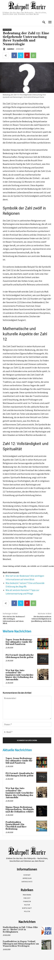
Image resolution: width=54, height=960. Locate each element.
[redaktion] (4, 49)
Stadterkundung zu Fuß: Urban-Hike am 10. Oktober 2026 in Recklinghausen (20, 929)
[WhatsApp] (33, 55)
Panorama (7, 30)
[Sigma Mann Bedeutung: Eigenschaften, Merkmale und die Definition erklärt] (41, 811)
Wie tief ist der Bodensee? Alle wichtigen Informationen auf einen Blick (14, 620)
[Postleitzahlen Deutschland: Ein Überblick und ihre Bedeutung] (41, 826)
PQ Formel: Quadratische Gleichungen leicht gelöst (20, 656)
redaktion (10, 49)
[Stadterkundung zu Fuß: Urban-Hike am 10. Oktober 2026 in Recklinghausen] (46, 930)
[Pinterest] (27, 55)
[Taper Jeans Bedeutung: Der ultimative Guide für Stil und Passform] (42, 643)
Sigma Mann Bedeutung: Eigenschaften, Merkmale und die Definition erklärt (20, 809)
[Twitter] (20, 55)
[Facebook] (14, 55)
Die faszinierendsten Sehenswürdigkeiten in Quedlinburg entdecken (41, 619)
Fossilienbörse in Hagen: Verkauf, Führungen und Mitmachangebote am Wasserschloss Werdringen (21, 943)
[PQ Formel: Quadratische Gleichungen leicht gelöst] (42, 659)
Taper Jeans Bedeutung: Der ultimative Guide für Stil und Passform (19, 642)
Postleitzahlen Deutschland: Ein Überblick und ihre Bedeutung (16, 825)
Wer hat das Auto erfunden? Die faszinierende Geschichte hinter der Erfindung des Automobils (19, 675)
